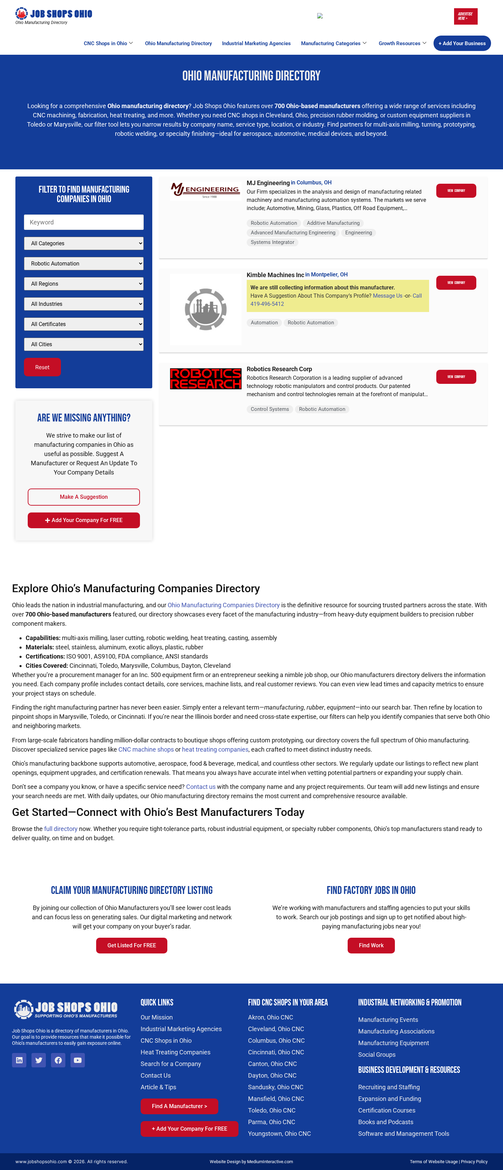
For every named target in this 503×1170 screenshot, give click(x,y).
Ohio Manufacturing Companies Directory (224, 605)
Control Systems (270, 409)
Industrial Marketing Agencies (256, 43)
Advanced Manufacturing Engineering (293, 233)
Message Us (387, 295)
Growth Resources (400, 43)
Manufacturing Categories (331, 43)
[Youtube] (77, 1060)
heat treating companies (215, 749)
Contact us (201, 786)
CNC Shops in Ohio (105, 43)
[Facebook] (58, 1060)
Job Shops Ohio (214, 105)
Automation (264, 323)
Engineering (358, 233)
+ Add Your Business (462, 43)
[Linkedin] (19, 1060)
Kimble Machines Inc (275, 274)
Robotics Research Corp (279, 369)
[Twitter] (38, 1060)
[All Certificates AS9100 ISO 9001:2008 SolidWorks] (84, 324)
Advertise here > (465, 16)
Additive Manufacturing (333, 223)
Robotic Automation (274, 223)
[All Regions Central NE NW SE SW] (84, 283)
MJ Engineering (268, 182)
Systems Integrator (272, 242)
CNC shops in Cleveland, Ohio (268, 115)
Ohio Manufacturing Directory (178, 43)
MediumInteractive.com (270, 1161)
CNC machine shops (146, 749)
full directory (61, 828)
